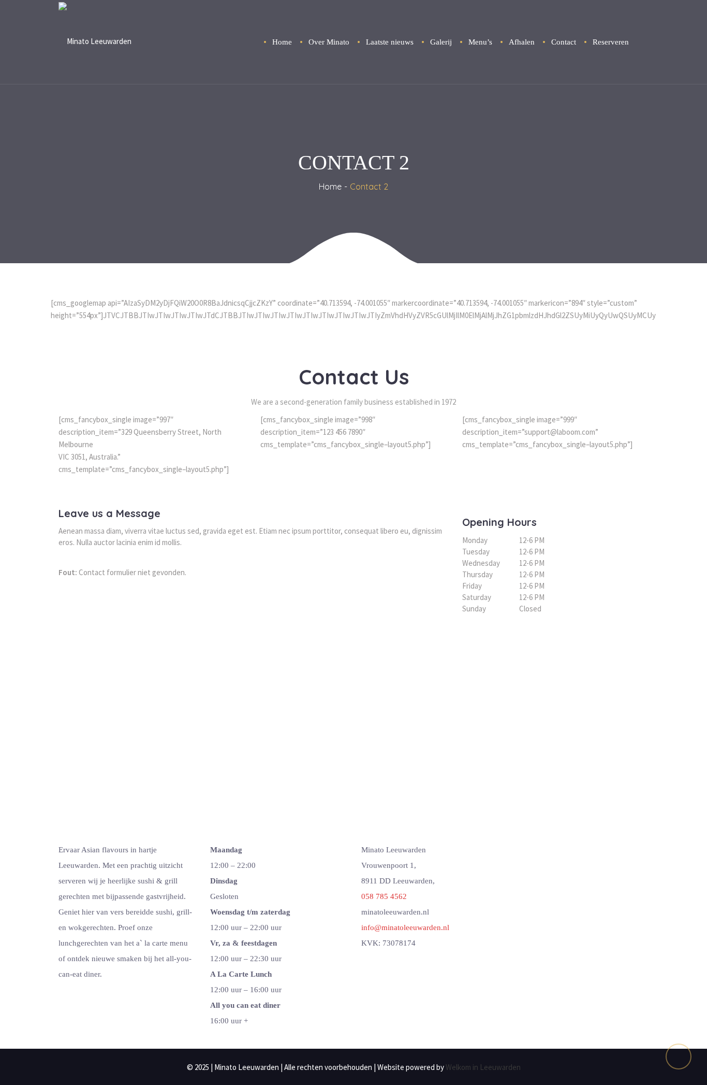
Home (330, 186)
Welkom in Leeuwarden (483, 1067)
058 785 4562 (384, 896)
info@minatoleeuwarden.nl (405, 927)
